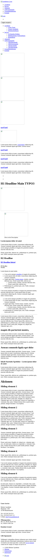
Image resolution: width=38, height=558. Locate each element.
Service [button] (6, 32)
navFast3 (4, 159)
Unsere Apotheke (13, 29)
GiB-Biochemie (12, 47)
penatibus (19, 274)
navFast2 (4, 150)
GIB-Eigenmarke (13, 44)
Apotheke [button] (7, 26)
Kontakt (6, 50)
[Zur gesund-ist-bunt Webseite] (3, 16)
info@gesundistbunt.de (12, 517)
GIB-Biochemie (12, 42)
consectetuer (21, 144)
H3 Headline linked (8, 262)
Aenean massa (19, 279)
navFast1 (4, 127)
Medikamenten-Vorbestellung (16, 35)
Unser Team (11, 27)
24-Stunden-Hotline (14, 34)
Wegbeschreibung (13, 31)
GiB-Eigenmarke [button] (9, 40)
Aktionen (7, 39)
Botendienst (11, 37)
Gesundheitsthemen (10, 49)
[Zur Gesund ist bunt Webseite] (6, 555)
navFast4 (4, 167)
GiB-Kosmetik (12, 45)
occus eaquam (30, 543)
